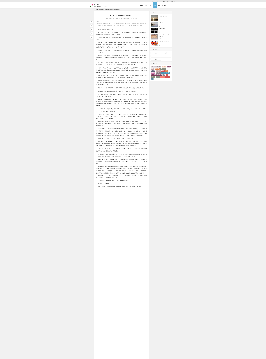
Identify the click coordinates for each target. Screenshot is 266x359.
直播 (161, 68)
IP (166, 74)
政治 (156, 59)
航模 (164, 74)
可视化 (152, 68)
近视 (166, 70)
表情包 (157, 77)
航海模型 (157, 68)
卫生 (156, 56)
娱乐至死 (164, 66)
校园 (157, 1)
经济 (166, 56)
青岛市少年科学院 (165, 72)
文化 (156, 53)
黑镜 (168, 1)
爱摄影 (153, 1)
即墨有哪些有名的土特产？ (164, 41)
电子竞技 (153, 70)
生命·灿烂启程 (162, 28)
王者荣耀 (153, 77)
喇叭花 (96, 4)
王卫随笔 (153, 72)
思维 (164, 1)
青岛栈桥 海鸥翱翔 (163, 16)
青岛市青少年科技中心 (156, 66)
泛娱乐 (168, 66)
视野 (160, 1)
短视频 (162, 70)
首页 (97, 9)
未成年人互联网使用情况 (156, 74)
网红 (164, 68)
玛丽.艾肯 (158, 72)
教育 (103, 9)
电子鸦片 (167, 77)
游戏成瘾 (162, 77)
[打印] (121, 18)
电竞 (152, 79)
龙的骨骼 (161, 22)
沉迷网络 (158, 70)
